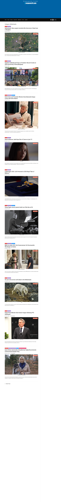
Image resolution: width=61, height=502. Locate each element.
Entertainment (9, 205)
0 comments (13, 353)
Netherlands (9, 26)
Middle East (19, 19)
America (11, 19)
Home (6, 19)
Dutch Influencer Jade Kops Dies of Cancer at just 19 (18, 139)
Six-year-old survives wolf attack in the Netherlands (18, 279)
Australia (26, 19)
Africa (23, 19)
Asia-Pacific (15, 19)
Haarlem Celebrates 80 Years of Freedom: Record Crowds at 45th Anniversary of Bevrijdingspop (20, 63)
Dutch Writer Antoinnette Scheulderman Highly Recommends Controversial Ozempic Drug (20, 350)
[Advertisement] (30, 12)
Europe (8, 19)
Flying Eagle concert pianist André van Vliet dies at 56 (19, 207)
